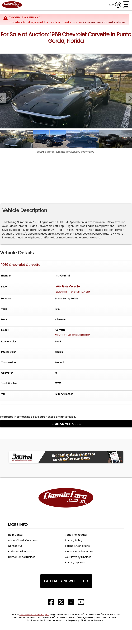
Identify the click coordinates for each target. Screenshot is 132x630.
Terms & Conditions (77, 546)
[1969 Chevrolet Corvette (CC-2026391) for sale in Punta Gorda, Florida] (66, 91)
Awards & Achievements (80, 551)
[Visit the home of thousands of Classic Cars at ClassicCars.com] (14, 5)
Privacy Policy (73, 540)
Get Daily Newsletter (66, 581)
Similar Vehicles (66, 424)
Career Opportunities (21, 557)
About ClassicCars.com (23, 540)
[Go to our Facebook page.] (51, 602)
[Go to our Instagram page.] (71, 602)
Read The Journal (76, 535)
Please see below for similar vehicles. (104, 22)
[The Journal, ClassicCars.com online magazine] (66, 457)
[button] (129, 98)
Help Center (16, 535)
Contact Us (15, 546)
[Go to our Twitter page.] (61, 602)
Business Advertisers (21, 551)
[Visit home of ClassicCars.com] (66, 503)
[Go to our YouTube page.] (81, 602)
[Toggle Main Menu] (126, 4)
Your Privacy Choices (78, 557)
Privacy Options (75, 562)
